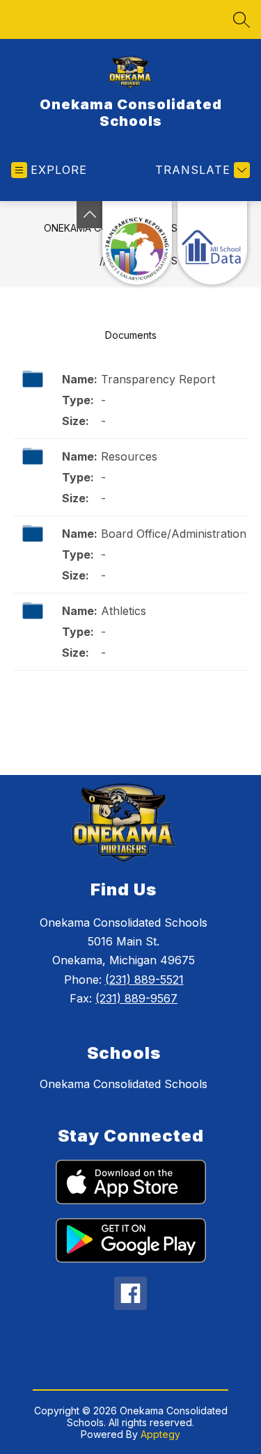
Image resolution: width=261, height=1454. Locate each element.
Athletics (123, 611)
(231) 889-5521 (144, 979)
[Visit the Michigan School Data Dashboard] (212, 243)
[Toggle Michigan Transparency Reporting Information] (90, 214)
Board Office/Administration (173, 534)
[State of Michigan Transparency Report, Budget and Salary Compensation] (137, 243)
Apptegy (160, 1434)
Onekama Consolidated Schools (123, 1084)
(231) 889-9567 (136, 998)
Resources (129, 456)
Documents (131, 335)
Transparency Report (158, 379)
